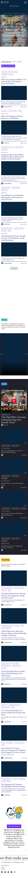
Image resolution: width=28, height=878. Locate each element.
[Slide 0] (4, 13)
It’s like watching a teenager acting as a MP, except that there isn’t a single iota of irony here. (13, 102)
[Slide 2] (12, 13)
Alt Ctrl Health (5, 448)
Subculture (4, 190)
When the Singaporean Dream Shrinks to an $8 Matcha (12, 117)
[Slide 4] (19, 13)
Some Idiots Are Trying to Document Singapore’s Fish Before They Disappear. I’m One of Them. (13, 750)
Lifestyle (4, 230)
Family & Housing (17, 17)
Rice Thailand (5, 865)
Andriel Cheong (8, 758)
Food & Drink (15, 663)
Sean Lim (7, 143)
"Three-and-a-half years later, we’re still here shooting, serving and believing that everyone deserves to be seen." (12, 219)
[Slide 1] (8, 13)
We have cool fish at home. (7, 754)
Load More (14, 268)
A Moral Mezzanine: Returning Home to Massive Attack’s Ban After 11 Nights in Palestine (14, 633)
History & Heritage (18, 228)
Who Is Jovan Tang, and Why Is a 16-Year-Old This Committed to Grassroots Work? (14, 81)
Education (8, 17)
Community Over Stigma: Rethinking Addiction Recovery (12, 514)
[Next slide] (26, 31)
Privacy (3, 869)
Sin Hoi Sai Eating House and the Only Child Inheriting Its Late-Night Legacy (13, 673)
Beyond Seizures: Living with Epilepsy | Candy (12, 484)
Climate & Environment (7, 296)
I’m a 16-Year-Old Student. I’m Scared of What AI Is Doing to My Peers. (13, 712)
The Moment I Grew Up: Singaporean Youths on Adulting (12, 547)
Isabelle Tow (8, 684)
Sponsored (4, 149)
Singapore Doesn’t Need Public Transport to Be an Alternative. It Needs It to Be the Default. (12, 157)
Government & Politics (14, 20)
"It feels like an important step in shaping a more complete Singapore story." (13, 259)
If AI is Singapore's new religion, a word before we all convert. (14, 718)
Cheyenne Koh (12, 44)
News (14, 61)
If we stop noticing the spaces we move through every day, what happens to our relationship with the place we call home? (14, 790)
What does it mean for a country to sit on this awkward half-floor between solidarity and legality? (13, 638)
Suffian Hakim (8, 642)
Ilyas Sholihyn (8, 183)
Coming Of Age (4, 113)
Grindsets (3, 77)
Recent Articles (6, 61)
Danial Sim (7, 795)
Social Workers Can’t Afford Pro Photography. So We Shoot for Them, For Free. (12, 197)
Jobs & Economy (19, 147)
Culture (19, 61)
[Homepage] (5, 2)
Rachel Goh (7, 224)
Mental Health (15, 445)
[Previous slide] (1, 31)
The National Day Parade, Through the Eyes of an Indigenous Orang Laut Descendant (13, 238)
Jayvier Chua (8, 721)
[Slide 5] (23, 13)
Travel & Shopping (6, 628)
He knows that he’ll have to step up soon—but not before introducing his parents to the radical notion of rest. (13, 679)
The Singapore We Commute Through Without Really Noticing (13, 785)
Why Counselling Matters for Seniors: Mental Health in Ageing (12, 451)
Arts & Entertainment (7, 228)
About (3, 867)
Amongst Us (4, 193)
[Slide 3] (15, 13)
